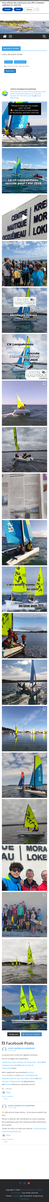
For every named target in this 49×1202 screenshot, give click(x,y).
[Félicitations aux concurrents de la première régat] (24, 914)
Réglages (29, 9)
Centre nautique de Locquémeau (21, 1048)
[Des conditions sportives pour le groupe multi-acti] (24, 403)
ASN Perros (6, 1062)
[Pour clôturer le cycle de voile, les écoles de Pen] (24, 961)
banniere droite (20, 62)
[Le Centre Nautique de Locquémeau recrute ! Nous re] (24, 170)
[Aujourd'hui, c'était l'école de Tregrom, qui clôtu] (24, 1007)
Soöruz (14, 1075)
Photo (8, 1092)
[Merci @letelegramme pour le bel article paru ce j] (24, 496)
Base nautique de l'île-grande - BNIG (26, 1062)
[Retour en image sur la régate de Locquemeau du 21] (24, 263)
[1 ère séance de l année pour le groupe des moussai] (24, 449)
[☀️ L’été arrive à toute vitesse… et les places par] (24, 124)
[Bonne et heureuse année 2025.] (24, 589)
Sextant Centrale (25, 1075)
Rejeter (18, 9)
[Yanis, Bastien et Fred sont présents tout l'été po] (24, 868)
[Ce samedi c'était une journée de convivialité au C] (24, 728)
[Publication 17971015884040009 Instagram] (24, 217)
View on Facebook (7, 1096)
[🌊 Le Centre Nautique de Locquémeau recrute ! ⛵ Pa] (24, 542)
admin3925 (25, 66)
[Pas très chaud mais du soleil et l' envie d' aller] (24, 635)
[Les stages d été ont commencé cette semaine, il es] (24, 821)
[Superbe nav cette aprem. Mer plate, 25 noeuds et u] (24, 682)
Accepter (7, 9)
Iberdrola (8, 1084)
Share (5, 1099)
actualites (8, 62)
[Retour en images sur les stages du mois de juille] (24, 775)
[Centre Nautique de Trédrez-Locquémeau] (24, 22)
